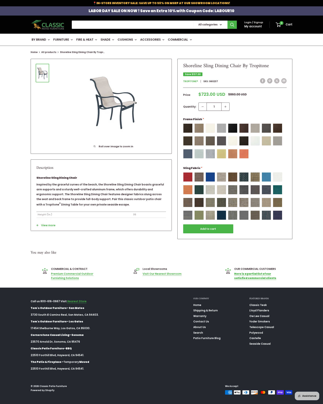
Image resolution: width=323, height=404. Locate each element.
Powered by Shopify (42, 390)
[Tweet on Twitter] (276, 80)
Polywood (256, 333)
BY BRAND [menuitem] (39, 39)
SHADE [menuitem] (105, 39)
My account (253, 26)
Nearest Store (77, 301)
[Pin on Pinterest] (269, 80)
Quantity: (189, 107)
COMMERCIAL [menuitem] (178, 39)
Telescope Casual (261, 327)
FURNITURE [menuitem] (61, 39)
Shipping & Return (205, 310)
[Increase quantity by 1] (225, 107)
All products (48, 52)
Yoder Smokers (259, 321)
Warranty (199, 316)
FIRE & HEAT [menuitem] (84, 39)
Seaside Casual (260, 344)
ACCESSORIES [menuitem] (150, 39)
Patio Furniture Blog (207, 338)
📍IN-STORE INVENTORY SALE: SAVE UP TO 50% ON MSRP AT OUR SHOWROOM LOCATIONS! (161, 3)
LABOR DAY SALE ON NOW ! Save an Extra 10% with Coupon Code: (161, 10)
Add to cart (208, 229)
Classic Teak (258, 305)
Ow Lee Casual (259, 316)
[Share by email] (284, 80)
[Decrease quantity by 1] (203, 107)
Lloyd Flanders (259, 310)
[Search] (232, 25)
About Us (199, 327)
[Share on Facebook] (262, 80)
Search (198, 333)
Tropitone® (190, 81)
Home (34, 52)
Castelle (255, 338)
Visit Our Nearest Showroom (162, 274)
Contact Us (201, 321)
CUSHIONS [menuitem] (125, 39)
